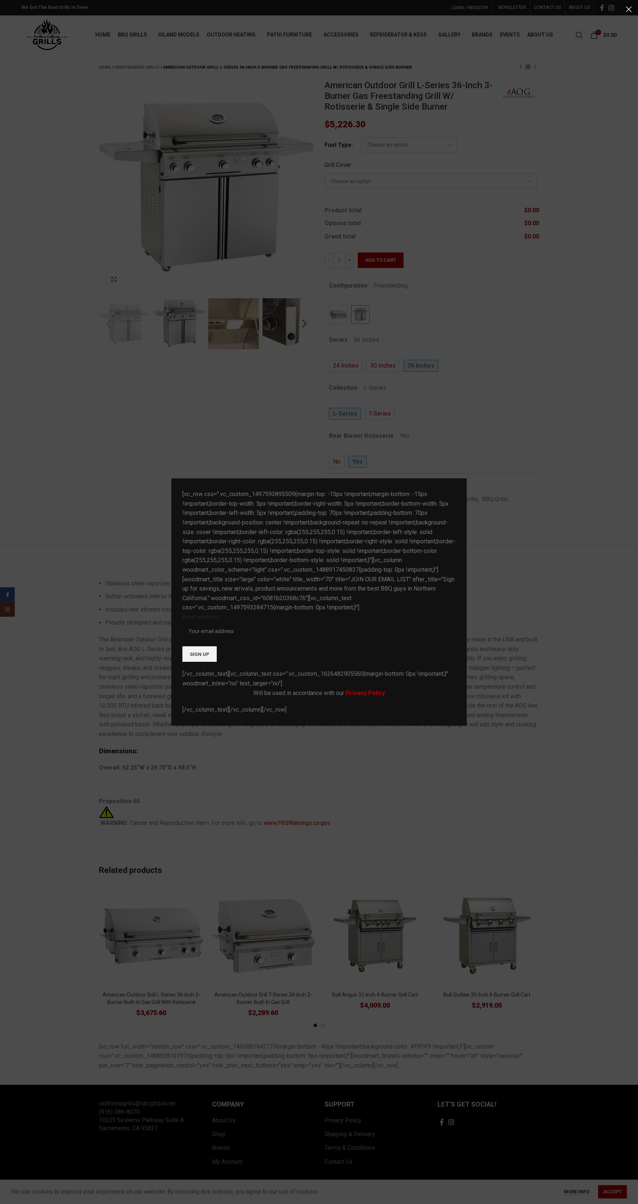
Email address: (201, 616)
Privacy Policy (365, 692)
